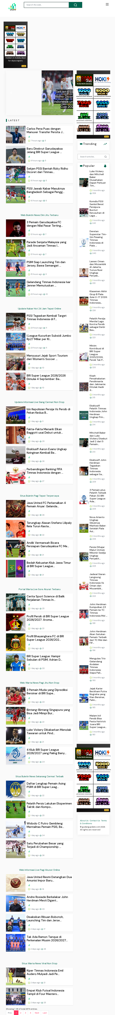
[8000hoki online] (10, 28)
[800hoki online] (10, 47)
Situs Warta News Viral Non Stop (39, 963)
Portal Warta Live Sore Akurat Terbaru (39, 589)
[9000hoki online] (21, 40)
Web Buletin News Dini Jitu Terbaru (39, 215)
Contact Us (95, 820)
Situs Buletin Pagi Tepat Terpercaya (39, 495)
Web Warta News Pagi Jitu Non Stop (39, 682)
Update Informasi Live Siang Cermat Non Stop (39, 402)
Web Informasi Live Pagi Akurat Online (39, 869)
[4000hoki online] (10, 53)
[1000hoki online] (10, 34)
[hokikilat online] (21, 28)
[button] (11, 92)
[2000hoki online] (21, 47)
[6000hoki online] (21, 53)
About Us (84, 820)
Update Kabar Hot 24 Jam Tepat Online (39, 308)
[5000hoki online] (21, 34)
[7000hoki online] (10, 40)
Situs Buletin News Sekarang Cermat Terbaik (40, 776)
